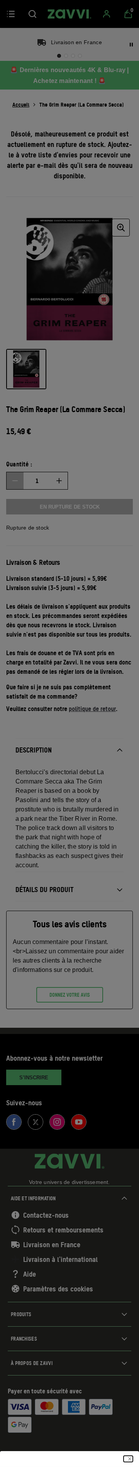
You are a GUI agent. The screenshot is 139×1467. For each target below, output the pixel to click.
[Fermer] (128, 1459)
